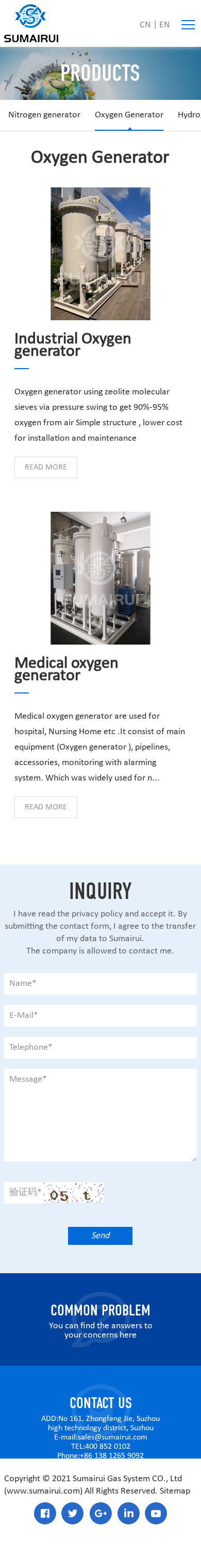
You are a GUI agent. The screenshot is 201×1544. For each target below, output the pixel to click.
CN (145, 25)
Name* (23, 983)
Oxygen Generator (129, 115)
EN (164, 25)
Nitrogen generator (44, 115)
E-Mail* (23, 1015)
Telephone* (31, 1047)
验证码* (25, 1193)
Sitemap (175, 1491)
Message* (28, 1079)
